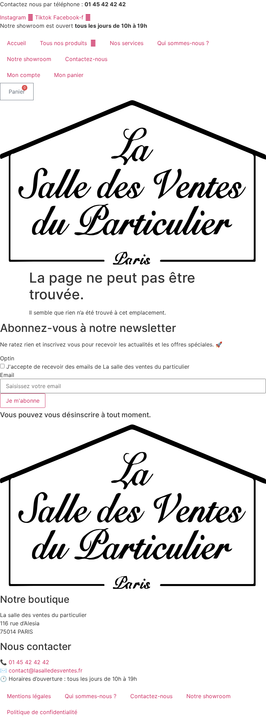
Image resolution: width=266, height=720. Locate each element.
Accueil (16, 43)
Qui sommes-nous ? (183, 43)
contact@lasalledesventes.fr (45, 670)
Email (7, 375)
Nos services (126, 43)
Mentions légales (29, 696)
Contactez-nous (86, 58)
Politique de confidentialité (42, 712)
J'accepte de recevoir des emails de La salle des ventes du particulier (97, 366)
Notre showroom (29, 58)
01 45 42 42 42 (29, 662)
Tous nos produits (63, 43)
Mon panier (68, 74)
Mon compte (23, 74)
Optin (7, 358)
